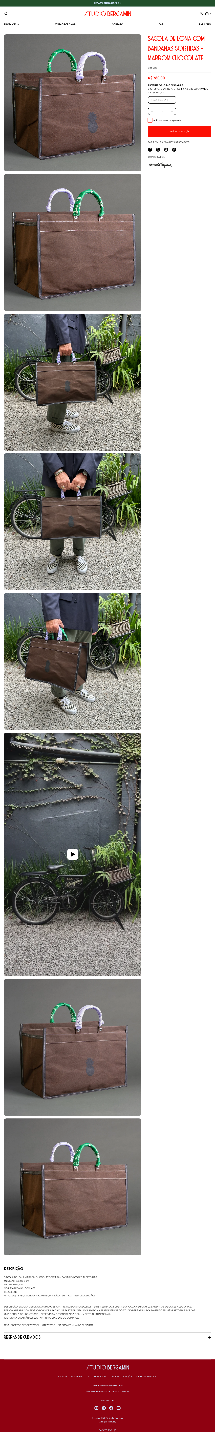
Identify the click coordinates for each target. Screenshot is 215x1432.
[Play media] (72, 854)
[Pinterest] (104, 1408)
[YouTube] (118, 1408)
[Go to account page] (201, 14)
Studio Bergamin (116, 1418)
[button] (6, 13)
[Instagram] (96, 1408)
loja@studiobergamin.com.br (110, 1386)
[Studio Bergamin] (107, 13)
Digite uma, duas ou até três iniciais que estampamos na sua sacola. (178, 89)
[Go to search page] (6, 13)
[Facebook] (111, 1408)
